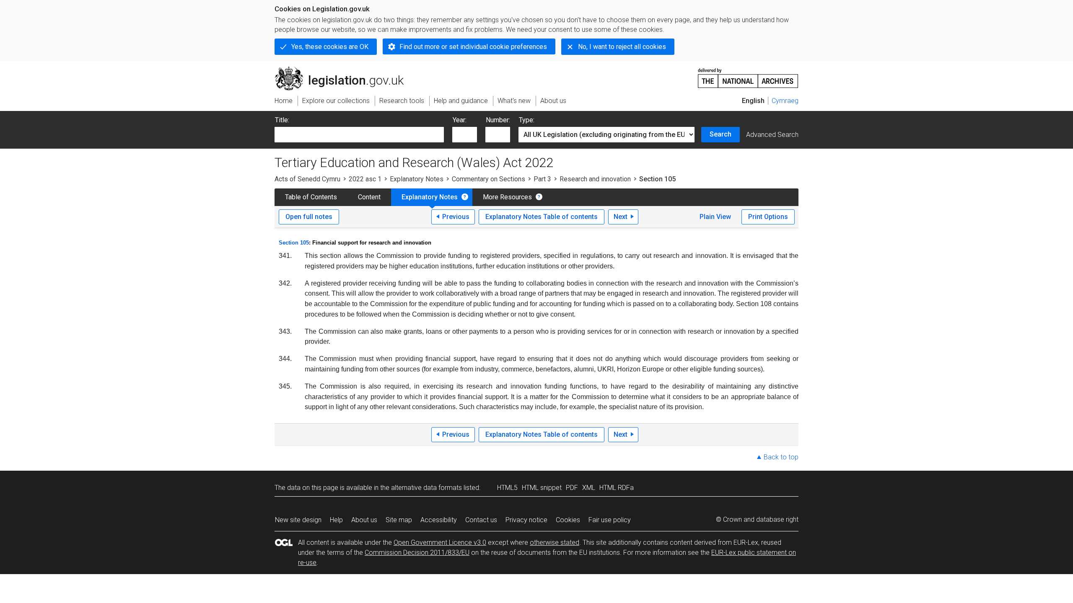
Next (620, 217)
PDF (572, 488)
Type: (526, 120)
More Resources (507, 197)
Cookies (568, 520)
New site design (298, 520)
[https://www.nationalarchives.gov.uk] (748, 75)
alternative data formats (426, 488)
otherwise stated (554, 542)
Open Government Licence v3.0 (440, 542)
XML (588, 488)
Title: (282, 120)
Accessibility (438, 520)
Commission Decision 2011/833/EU (417, 553)
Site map (399, 520)
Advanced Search (772, 135)
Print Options (768, 217)
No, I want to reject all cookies (622, 47)
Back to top (781, 457)
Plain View (715, 217)
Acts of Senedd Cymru (307, 179)
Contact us (481, 520)
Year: (460, 120)
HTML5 (507, 488)
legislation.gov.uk (344, 70)
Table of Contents (311, 197)
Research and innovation (595, 179)
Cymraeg (785, 101)
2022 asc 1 (365, 179)
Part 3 (542, 179)
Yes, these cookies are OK (329, 47)
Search (720, 134)
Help (336, 520)
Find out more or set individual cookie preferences (473, 47)
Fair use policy (609, 520)
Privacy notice (526, 520)
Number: (498, 120)
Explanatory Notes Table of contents (541, 217)
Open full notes (308, 217)
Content (369, 197)
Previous (455, 217)
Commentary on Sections (488, 179)
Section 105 (294, 243)
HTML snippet (542, 488)
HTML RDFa (616, 488)
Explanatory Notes (416, 179)
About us (364, 520)
